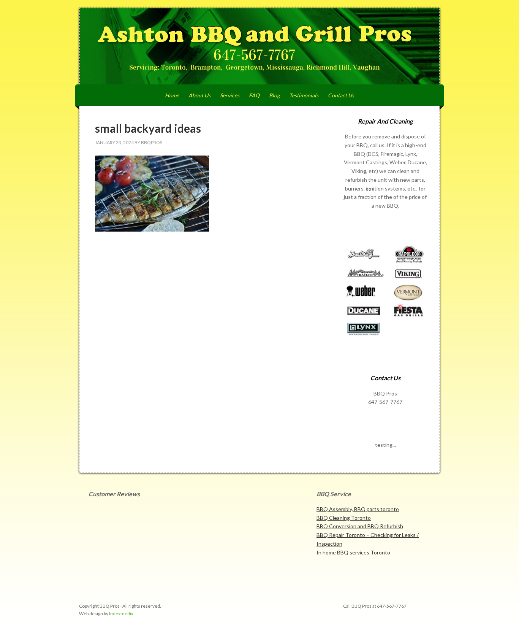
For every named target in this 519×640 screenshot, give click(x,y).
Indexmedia (121, 613)
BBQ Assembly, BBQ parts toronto (357, 509)
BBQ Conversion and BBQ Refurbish (359, 526)
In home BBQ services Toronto (353, 552)
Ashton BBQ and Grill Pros (259, 46)
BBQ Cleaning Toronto (343, 518)
